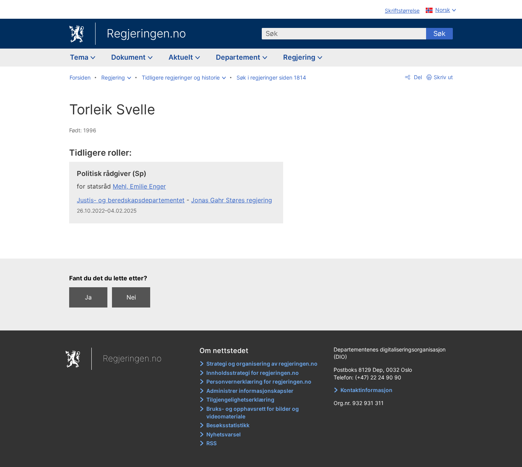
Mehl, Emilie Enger (139, 186)
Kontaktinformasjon (366, 390)
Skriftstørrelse (402, 10)
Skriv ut (443, 77)
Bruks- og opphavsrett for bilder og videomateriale (252, 412)
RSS (211, 443)
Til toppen (180, 247)
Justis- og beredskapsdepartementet (131, 200)
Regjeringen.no (146, 33)
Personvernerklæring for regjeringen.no (258, 381)
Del (417, 77)
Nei (131, 297)
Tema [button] (80, 57)
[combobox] (344, 33)
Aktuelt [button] (182, 57)
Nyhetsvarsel (223, 434)
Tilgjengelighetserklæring (240, 399)
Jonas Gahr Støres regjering (231, 200)
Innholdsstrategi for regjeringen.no (252, 372)
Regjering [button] (300, 57)
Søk (439, 33)
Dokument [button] (129, 57)
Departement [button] (239, 57)
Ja (88, 297)
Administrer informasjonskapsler (249, 390)
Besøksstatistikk (228, 425)
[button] (116, 77)
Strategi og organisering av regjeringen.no (262, 363)
